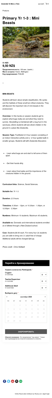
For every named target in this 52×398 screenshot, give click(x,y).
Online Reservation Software (23, 394)
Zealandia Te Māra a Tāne (10, 4)
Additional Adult (11, 287)
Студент (9, 273)
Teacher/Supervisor (12, 280)
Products (6, 10)
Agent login (46, 394)
